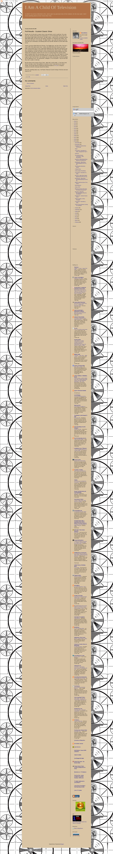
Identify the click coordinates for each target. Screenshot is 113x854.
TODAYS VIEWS (77, 755)
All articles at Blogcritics (79, 740)
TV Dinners (76, 720)
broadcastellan (77, 339)
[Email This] (42, 75)
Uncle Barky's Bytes (78, 499)
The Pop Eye (77, 686)
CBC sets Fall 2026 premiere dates (80, 329)
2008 (75, 135)
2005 (75, 141)
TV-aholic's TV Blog (78, 469)
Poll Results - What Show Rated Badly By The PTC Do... (80, 163)
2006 (75, 139)
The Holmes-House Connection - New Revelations (79, 156)
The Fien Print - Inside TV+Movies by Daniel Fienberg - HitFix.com (79, 776)
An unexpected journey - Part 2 (80, 586)
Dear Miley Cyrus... (78, 731)
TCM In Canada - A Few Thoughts (80, 199)
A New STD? (77, 187)
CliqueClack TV (77, 665)
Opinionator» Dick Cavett (79, 637)
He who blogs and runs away (79, 678)
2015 (75, 123)
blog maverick (77, 405)
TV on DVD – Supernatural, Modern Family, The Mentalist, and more (80, 668)
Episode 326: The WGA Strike (80, 460)
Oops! (76, 148)
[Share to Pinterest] (48, 75)
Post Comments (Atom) (35, 88)
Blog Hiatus (76, 532)
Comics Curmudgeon (79, 277)
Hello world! (76, 493)
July (76, 213)
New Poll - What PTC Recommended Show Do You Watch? (81, 193)
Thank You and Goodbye (79, 439)
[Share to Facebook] (46, 75)
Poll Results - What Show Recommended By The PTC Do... (81, 179)
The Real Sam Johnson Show (80, 730)
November (77, 144)
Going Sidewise (77, 618)
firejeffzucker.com (78, 708)
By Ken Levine (77, 459)
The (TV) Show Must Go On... (80, 438)
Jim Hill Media (77, 395)
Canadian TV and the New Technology (80, 146)
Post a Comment (30, 83)
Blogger (62, 844)
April (76, 218)
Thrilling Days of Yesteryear (80, 552)
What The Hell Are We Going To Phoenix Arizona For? (81, 189)
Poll (29, 76)
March (76, 220)
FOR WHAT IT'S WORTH (79, 617)
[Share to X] (45, 75)
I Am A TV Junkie (78, 790)
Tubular (75, 480)
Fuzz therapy (76, 567)
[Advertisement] (53, 22)
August (76, 211)
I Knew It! (77, 153)
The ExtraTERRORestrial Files (80, 396)
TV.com (56, 65)
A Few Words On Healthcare (79, 406)
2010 (75, 132)
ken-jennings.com (78, 510)
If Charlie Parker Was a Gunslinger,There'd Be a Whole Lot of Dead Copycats (80, 522)
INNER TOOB (77, 354)
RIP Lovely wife (77, 417)
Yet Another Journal (78, 743)
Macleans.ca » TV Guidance (80, 772)
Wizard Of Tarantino (78, 576)
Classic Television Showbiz (80, 390)
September (77, 209)
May (76, 216)
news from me (77, 747)
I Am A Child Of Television (50, 7)
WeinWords (76, 627)
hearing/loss (77, 585)
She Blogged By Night (79, 758)
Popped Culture (77, 575)
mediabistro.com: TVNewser (80, 448)
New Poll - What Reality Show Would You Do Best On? (81, 160)
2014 (75, 124)
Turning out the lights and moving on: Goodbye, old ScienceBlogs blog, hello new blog (80, 542)
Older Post (65, 86)
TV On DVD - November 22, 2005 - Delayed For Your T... (81, 151)
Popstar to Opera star (78, 721)
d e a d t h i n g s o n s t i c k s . (80, 605)
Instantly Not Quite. (78, 429)
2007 (75, 137)
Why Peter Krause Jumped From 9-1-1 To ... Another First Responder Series (80, 304)
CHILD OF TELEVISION (79, 317)
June (76, 215)
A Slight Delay (78, 169)
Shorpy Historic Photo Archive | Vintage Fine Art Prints (79, 767)
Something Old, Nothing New (80, 677)
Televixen (76, 267)
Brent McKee (84, 32)
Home (47, 86)
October (77, 207)
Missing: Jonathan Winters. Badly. (80, 638)
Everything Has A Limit (79, 655)
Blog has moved (77, 656)
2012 (75, 128)
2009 (75, 133)
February (77, 222)
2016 (75, 121)
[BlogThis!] (43, 75)
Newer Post (27, 86)
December (77, 142)
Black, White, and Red (78, 366)
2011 (75, 130)
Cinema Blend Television (79, 302)
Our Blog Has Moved (78, 646)
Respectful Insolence (78, 540)
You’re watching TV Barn (79, 697)
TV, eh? (75, 328)
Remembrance (78, 185)
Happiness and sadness (79, 278)
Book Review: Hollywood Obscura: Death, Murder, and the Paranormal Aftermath (80, 555)
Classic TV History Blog (79, 365)
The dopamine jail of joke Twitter (80, 511)
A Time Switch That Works (80, 170)
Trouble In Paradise (78, 595)
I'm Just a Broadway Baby (79, 628)
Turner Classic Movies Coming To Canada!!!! (81, 205)
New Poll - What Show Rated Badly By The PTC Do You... (81, 176)
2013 (75, 126)
